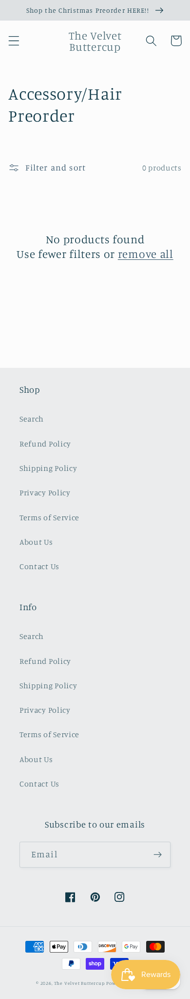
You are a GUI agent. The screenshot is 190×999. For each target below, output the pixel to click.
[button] (13, 40)
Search (31, 419)
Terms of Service (49, 517)
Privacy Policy (45, 492)
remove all (145, 253)
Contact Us (39, 566)
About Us (36, 542)
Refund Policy (45, 443)
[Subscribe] (157, 855)
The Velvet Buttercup (79, 983)
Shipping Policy (48, 468)
